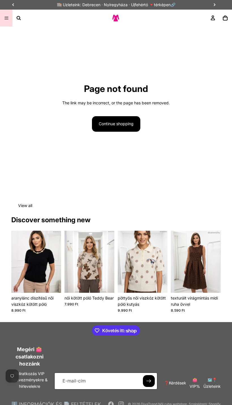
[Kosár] (225, 18)
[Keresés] (18, 18)
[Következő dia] (55, 262)
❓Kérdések (175, 382)
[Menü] (6, 18)
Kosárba (110, 283)
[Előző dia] (17, 262)
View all (25, 205)
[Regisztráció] (149, 381)
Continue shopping (116, 123)
